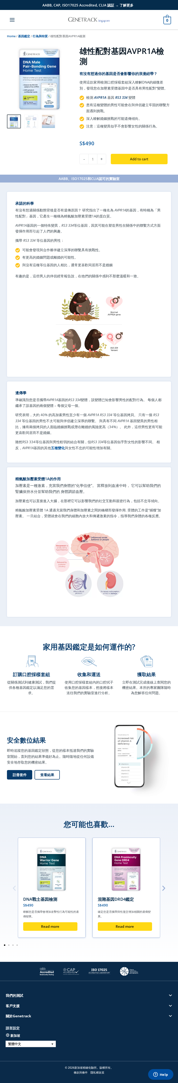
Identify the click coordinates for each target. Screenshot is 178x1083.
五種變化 (58, 448)
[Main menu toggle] (12, 19)
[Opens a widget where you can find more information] (160, 1075)
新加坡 (15, 1035)
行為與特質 (40, 36)
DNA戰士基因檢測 (40, 899)
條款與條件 (81, 1072)
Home (11, 36)
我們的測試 (14, 995)
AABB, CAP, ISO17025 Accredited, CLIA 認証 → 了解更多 (88, 5)
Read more (50, 926)
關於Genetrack (18, 1016)
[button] (47, 775)
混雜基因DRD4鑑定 (116, 899)
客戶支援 (13, 1005)
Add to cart (139, 159)
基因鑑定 (24, 36)
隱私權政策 (97, 1072)
